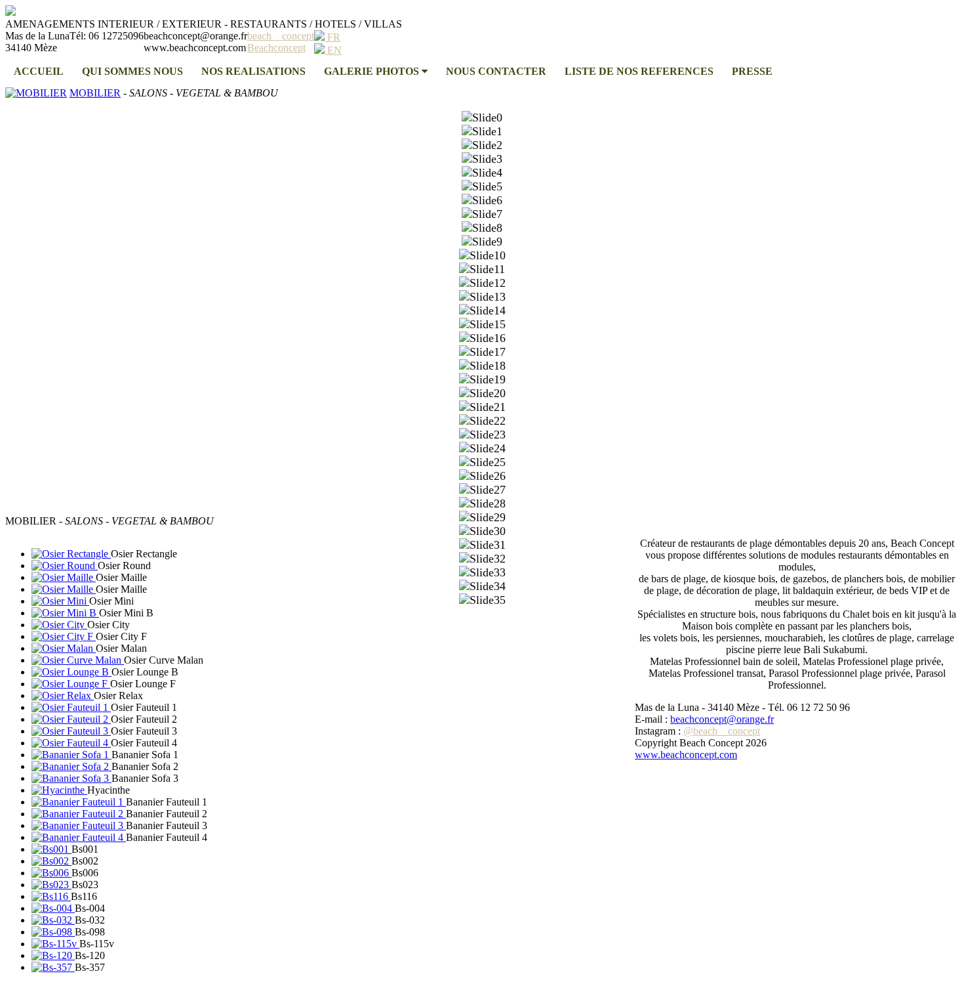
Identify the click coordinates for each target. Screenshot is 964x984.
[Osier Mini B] (65, 612)
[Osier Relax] (62, 695)
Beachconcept (276, 47)
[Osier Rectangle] (71, 553)
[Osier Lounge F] (70, 683)
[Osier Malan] (63, 648)
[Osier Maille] (63, 577)
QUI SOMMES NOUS (132, 71)
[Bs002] (51, 860)
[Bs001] (51, 849)
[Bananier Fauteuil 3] (78, 825)
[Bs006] (51, 872)
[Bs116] (51, 896)
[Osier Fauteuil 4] (71, 742)
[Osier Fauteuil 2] (71, 719)
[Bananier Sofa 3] (71, 778)
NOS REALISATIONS (253, 71)
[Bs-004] (53, 908)
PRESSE (752, 71)
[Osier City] (59, 624)
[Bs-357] (53, 967)
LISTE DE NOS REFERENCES (639, 71)
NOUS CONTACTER (496, 71)
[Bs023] (51, 884)
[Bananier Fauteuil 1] (78, 801)
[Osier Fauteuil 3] (71, 731)
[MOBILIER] (36, 92)
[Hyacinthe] (59, 790)
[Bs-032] (53, 920)
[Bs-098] (53, 931)
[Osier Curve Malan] (77, 660)
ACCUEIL (39, 71)
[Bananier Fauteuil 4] (78, 837)
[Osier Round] (64, 565)
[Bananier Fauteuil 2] (78, 813)
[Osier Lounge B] (71, 671)
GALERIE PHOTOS (373, 71)
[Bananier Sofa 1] (71, 754)
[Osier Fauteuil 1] (71, 707)
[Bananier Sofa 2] (71, 766)
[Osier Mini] (60, 601)
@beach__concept (721, 731)
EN (333, 50)
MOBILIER (95, 92)
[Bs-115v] (55, 943)
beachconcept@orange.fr (722, 719)
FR (332, 37)
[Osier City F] (63, 636)
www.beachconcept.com (686, 754)
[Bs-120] (53, 955)
